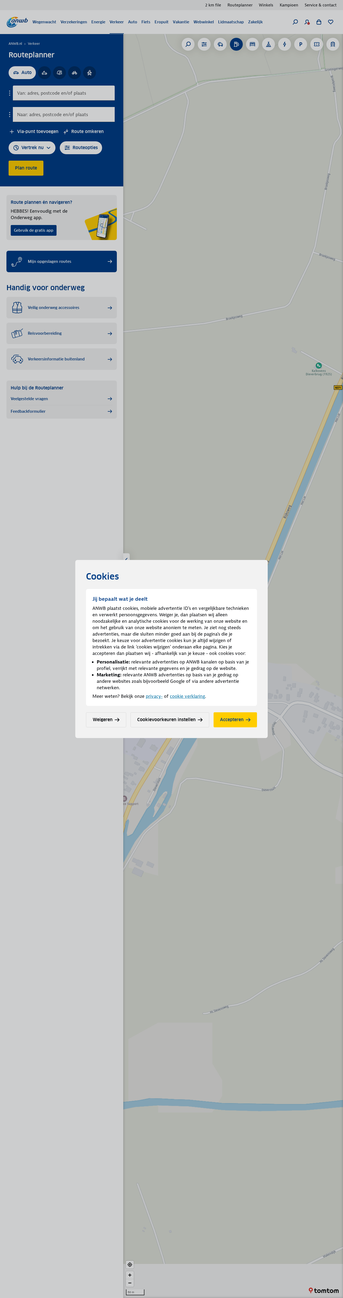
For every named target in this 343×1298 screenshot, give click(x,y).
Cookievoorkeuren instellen (166, 719)
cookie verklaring (187, 696)
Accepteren (232, 719)
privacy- (154, 696)
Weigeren (103, 719)
